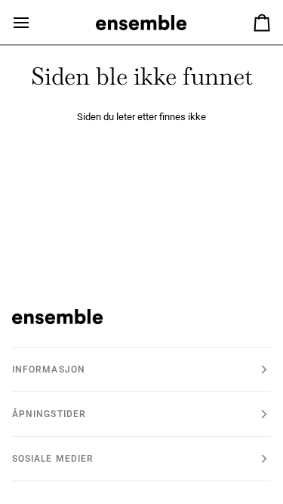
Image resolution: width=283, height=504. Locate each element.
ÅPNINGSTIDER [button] (49, 414)
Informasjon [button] (48, 369)
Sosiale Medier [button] (53, 458)
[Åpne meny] (34, 22)
